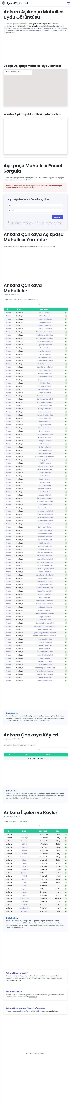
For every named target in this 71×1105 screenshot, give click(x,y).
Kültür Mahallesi (44, 543)
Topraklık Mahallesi (45, 645)
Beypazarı (24, 870)
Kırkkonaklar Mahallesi (45, 521)
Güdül (25, 886)
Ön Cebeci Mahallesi (44, 607)
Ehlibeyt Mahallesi (44, 428)
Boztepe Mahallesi (44, 386)
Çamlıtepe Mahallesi (44, 402)
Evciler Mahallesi (45, 447)
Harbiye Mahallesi (44, 473)
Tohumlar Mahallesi (45, 642)
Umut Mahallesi (44, 649)
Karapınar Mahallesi (45, 505)
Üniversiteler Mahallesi (45, 652)
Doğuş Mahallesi (45, 425)
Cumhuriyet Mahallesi (45, 399)
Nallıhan (25, 902)
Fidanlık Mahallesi (45, 453)
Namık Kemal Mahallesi (44, 588)
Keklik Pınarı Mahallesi (45, 517)
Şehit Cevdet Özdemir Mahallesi (44, 636)
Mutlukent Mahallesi (45, 578)
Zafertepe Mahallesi (45, 681)
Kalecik (24, 892)
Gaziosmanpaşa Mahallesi (44, 457)
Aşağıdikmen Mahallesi (45, 335)
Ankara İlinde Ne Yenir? (17, 973)
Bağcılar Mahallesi (44, 364)
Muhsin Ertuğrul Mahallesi (45, 569)
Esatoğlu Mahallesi (44, 441)
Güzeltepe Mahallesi (44, 469)
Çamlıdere (25, 873)
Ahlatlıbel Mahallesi (45, 319)
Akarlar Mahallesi (45, 322)
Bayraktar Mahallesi (45, 377)
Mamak (24, 850)
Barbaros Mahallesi (45, 373)
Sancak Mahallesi (45, 620)
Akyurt (24, 860)
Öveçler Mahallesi (44, 610)
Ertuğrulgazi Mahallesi (45, 434)
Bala (24, 866)
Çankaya (24, 838)
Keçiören (25, 847)
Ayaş (24, 863)
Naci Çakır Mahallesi (45, 585)
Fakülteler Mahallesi (45, 450)
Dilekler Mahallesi (45, 421)
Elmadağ (24, 879)
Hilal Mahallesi (45, 476)
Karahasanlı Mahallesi (45, 501)
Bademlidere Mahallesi (45, 361)
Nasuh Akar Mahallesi (45, 591)
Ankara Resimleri (14, 991)
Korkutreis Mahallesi (45, 533)
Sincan (24, 854)
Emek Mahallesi (44, 431)
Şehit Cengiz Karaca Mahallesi (45, 633)
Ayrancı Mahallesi (44, 354)
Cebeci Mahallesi (45, 393)
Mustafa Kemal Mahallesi (45, 575)
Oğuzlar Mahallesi (44, 594)
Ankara (8, 313)
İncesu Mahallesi (45, 495)
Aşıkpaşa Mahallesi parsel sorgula (39, 28)
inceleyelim (16, 980)
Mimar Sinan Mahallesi (45, 565)
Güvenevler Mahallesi (45, 466)
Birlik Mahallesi (45, 383)
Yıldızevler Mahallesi (45, 665)
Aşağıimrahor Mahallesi (44, 338)
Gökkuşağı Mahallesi (44, 460)
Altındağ (25, 834)
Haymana (24, 889)
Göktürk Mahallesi (44, 463)
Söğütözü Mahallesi (45, 629)
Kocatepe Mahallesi (45, 530)
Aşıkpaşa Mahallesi (45, 345)
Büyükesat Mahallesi (45, 389)
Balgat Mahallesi (45, 370)
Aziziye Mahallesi (45, 357)
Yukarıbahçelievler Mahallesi (45, 668)
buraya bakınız (52, 1011)
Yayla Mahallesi (44, 658)
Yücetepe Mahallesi (45, 677)
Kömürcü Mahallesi (45, 537)
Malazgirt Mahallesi (45, 546)
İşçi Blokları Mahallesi (44, 498)
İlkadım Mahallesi (45, 485)
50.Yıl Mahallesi (44, 316)
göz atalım (33, 997)
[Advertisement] (35, 48)
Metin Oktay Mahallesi (45, 562)
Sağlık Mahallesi (45, 617)
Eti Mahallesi (44, 444)
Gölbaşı (24, 844)
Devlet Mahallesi (45, 418)
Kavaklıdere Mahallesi (45, 511)
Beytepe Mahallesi (44, 380)
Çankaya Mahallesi (45, 405)
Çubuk (24, 876)
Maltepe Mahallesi (44, 549)
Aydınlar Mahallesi (44, 351)
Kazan (24, 895)
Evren (25, 882)
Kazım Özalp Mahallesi (45, 514)
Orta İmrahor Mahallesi (44, 601)
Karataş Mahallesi (44, 508)
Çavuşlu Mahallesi (44, 409)
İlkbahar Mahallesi (44, 489)
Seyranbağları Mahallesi (45, 623)
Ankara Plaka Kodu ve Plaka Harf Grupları (25, 1008)
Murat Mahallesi (45, 572)
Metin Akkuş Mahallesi (45, 559)
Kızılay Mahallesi (45, 524)
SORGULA (57, 217)
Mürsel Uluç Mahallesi (45, 581)
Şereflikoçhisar (24, 908)
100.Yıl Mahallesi (44, 313)
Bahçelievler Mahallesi (45, 367)
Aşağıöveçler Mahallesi (45, 341)
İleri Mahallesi (45, 482)
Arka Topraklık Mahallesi (45, 332)
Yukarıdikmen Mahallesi (44, 671)
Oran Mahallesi (44, 597)
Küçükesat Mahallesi (45, 540)
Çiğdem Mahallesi (44, 412)
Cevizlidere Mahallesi (44, 396)
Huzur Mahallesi (44, 479)
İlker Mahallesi (45, 492)
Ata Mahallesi (45, 348)
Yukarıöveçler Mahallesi (44, 674)
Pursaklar (24, 911)
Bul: (39, 304)
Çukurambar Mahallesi (45, 415)
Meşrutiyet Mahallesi (44, 556)
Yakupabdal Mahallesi (45, 655)
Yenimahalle (24, 857)
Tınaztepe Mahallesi (45, 639)
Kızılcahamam (25, 898)
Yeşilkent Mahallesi (45, 661)
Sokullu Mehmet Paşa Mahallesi (45, 626)
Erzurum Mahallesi (44, 437)
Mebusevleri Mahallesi (45, 553)
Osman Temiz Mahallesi (44, 604)
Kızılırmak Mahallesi (45, 527)
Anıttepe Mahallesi (45, 329)
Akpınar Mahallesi (44, 325)
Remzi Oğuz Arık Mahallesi (44, 613)
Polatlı (24, 905)
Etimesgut (24, 841)
